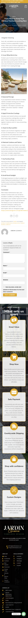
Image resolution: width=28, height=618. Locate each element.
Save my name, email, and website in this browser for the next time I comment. (13, 289)
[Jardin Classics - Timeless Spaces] (13, 6)
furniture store (16, 223)
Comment (6, 252)
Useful (14, 16)
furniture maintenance (6, 223)
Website (5, 280)
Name (5, 265)
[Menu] (2, 6)
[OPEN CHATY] (24, 614)
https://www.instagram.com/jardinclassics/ (14, 210)
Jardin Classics (22, 25)
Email (5, 273)
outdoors (8, 224)
